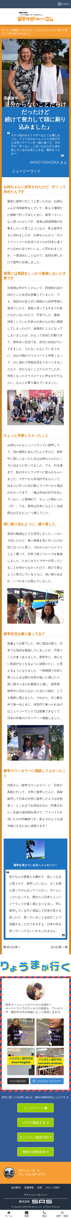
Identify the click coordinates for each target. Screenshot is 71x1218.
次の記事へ (58, 947)
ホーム (5, 30)
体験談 (15, 30)
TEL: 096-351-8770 (31, 1174)
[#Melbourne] (50, 1032)
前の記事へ (13, 947)
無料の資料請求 (34, 1152)
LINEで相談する (34, 1122)
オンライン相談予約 (34, 1137)
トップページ (34, 1108)
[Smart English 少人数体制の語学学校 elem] (21, 1061)
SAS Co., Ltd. (37, 1207)
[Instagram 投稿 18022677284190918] (21, 1032)
